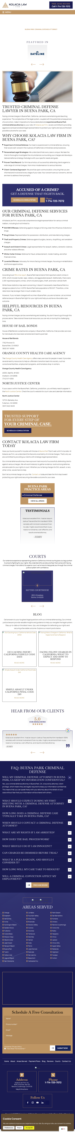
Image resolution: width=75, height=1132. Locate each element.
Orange (6, 926)
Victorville (55, 941)
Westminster (8, 953)
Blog (43, 1075)
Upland (54, 953)
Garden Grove (9, 941)
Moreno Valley (33, 938)
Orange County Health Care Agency (19, 358)
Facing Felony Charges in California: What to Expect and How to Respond (55, 661)
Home (6, 1075)
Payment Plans (34, 1075)
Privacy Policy (17, 1060)
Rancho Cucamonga (59, 938)
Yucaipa (54, 969)
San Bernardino (57, 929)
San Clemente (9, 975)
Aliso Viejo (31, 932)
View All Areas (37, 501)
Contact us (36, 474)
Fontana (55, 932)
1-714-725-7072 (55, 201)
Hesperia (55, 947)
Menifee (31, 950)
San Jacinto (32, 969)
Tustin (6, 966)
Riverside (31, 935)
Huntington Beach (10, 938)
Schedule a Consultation (24, 200)
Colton (54, 972)
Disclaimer (7, 1060)
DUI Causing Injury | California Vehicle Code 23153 (19, 660)
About (12, 1075)
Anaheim (7, 929)
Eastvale (31, 966)
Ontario (54, 935)
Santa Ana (7, 932)
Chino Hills (56, 956)
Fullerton (7, 944)
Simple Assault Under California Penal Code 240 (19, 697)
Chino (54, 950)
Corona (30, 941)
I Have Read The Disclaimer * (15, 1062)
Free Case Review (40, 899)
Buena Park (44, 451)
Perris (30, 959)
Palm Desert (56, 926)
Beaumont (31, 972)
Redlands (55, 963)
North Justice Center (13, 391)
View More (37, 592)
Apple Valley (56, 959)
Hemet (30, 953)
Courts (57, 1075)
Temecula (31, 947)
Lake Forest (8, 956)
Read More (19, 668)
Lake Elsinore (32, 963)
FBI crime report (20, 275)
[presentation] (33, 64)
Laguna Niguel (9, 972)
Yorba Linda (8, 969)
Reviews (50, 1075)
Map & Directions (22, 1103)
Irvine (6, 935)
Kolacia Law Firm (42, 125)
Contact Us (66, 1075)
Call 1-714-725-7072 (61, 6)
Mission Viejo (8, 950)
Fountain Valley (33, 929)
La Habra (31, 926)
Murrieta (31, 944)
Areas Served (22, 1075)
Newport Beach (9, 959)
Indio (30, 956)
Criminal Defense (33, 495)
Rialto (54, 944)
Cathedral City (33, 975)
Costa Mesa (8, 947)
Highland (55, 966)
